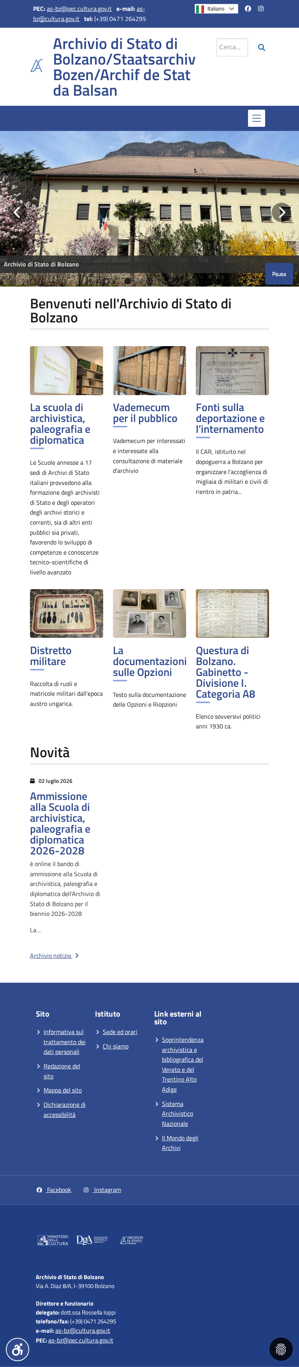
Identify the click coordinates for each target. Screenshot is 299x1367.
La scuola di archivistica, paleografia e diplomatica (60, 423)
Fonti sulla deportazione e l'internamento (230, 418)
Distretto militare (51, 655)
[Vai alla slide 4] (171, 281)
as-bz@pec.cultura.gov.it (79, 8)
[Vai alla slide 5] (193, 281)
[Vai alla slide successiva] (281, 212)
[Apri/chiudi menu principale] (256, 118)
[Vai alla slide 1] (106, 281)
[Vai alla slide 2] (127, 281)
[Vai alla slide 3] (149, 281)
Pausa (279, 274)
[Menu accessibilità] (17, 1349)
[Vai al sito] (53, 1241)
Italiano (216, 8)
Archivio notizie (51, 955)
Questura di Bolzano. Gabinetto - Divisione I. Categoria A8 (225, 672)
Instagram (107, 1189)
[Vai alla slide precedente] (17, 212)
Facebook (58, 1189)
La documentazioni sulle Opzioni (150, 661)
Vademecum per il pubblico (145, 412)
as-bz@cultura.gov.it (82, 1330)
